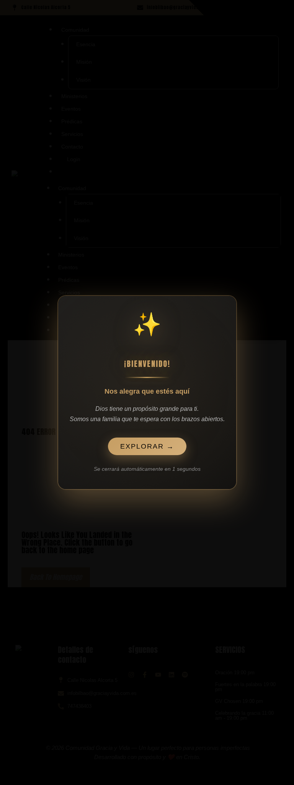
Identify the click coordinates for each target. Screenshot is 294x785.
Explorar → (147, 435)
